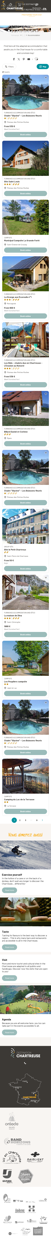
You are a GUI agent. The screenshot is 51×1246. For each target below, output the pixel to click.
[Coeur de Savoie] (25, 1232)
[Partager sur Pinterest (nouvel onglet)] (24, 59)
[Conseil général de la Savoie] (31, 1209)
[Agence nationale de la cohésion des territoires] (30, 1201)
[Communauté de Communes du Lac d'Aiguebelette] (13, 1233)
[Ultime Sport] (7, 1176)
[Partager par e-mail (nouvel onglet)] (28, 59)
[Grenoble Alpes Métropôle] (43, 1220)
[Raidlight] (35, 1157)
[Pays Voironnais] (32, 1221)
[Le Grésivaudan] (19, 1222)
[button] (37, 6)
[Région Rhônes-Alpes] (43, 1200)
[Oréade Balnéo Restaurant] (11, 1120)
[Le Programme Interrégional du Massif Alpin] (18, 1201)
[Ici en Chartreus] (11, 1157)
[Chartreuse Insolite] (25, 1176)
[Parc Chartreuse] (7, 1198)
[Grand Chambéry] (38, 1231)
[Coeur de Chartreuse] (7, 1219)
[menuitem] (32, 14)
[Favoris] (28, 8)
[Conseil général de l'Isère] (20, 1210)
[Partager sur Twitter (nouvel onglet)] (19, 59)
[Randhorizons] (17, 1141)
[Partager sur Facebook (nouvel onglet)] (14, 59)
